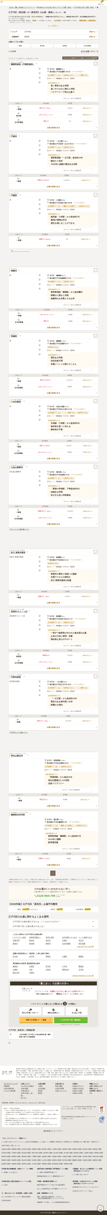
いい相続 (40, 1172)
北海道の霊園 (5, 1149)
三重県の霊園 (36, 1156)
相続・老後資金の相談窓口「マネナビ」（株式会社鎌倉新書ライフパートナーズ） (51, 1197)
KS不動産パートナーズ (59, 1189)
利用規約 (11, 1102)
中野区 (31, 973)
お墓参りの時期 (77, 1093)
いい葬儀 (4, 1172)
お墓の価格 (24, 1088)
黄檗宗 (15, 944)
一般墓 (19, 46)
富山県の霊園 (58, 1153)
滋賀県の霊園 (46, 1156)
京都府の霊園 (56, 1156)
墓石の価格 (58, 1086)
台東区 (15, 969)
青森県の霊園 (15, 1149)
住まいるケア (84, 1174)
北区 (31, 969)
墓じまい (24, 1098)
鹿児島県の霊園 (57, 1164)
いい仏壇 (4, 1185)
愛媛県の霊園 (76, 1160)
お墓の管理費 (59, 1088)
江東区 (64, 956)
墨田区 (48, 956)
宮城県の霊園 (36, 1149)
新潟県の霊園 (47, 1153)
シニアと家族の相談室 (23, 1197)
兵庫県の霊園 (76, 1156)
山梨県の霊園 (88, 1153)
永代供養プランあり (69, 937)
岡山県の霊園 (26, 1160)
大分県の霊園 (36, 1164)
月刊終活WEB (6, 1200)
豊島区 (81, 966)
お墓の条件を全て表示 (84, 946)
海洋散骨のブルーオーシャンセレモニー (86, 1187)
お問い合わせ (42, 1102)
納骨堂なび (68, 1142)
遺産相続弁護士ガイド (44, 1176)
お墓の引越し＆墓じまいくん (10, 1145)
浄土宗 (81, 940)
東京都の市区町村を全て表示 (82, 976)
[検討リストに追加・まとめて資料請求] (95, 64)
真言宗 (48, 940)
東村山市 (65, 969)
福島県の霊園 (66, 1149)
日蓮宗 (64, 940)
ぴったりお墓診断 (9, 1091)
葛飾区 (81, 956)
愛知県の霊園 (26, 1156)
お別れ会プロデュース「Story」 (83, 1191)
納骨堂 (65, 46)
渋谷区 (48, 969)
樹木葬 (42, 46)
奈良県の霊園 (86, 1156)
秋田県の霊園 (46, 1149)
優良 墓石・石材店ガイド (91, 1142)
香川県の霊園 (66, 1160)
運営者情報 (5, 1102)
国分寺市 (16, 973)
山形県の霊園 (56, 1149)
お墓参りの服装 (77, 1091)
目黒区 (31, 966)
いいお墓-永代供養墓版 (30, 1142)
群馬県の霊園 (97, 1149)
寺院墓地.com (77, 1142)
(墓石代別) (60, 16)
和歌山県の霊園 (98, 1156)
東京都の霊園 (26, 1153)
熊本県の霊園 (26, 1164)
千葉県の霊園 (15, 1153)
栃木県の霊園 (86, 1149)
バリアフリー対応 (19, 937)
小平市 (64, 966)
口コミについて (32, 1102)
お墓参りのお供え (78, 1088)
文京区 (81, 969)
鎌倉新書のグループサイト (53, 1131)
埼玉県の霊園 (5, 1153)
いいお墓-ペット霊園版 (46, 1142)
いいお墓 (4, 1142)
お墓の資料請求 (9, 1088)
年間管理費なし (35, 937)
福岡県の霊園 (97, 1160)
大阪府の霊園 (66, 1156)
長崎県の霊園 (15, 1164)
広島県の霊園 (36, 1160)
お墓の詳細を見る (53, 127)
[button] (72, 98)
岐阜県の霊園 (5, 1156)
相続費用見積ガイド (50, 1172)
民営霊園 (82, 944)
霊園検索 (7, 1086)
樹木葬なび (59, 1142)
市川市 (15, 956)
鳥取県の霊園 (5, 1160)
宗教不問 (16, 940)
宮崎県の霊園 (46, 1164)
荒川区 (48, 966)
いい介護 (75, 1174)
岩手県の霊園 (26, 1149)
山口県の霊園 (46, 1160)
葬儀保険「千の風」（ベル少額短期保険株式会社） (54, 1202)
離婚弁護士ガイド (59, 1176)
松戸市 (31, 956)
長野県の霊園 (98, 1153)
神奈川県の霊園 (37, 1153)
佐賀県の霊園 (5, 1164)
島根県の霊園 (15, 1160)
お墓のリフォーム (61, 1091)
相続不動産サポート (43, 1185)
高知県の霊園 (86, 1160)
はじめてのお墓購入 (27, 1086)
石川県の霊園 (68, 1153)
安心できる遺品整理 (58, 1185)
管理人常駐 (50, 937)
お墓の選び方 (25, 1091)
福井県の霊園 (78, 1153)
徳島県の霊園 (56, 1160)
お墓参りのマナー (78, 1086)
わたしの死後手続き (43, 1189)
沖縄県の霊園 (68, 1164)
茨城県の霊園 (76, 1149)
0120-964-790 (46, 895)
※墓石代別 (33, 909)
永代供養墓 (87, 46)
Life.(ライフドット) (15, 1142)
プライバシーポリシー (21, 1102)
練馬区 (15, 966)
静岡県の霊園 (15, 1156)
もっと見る (52, 26)
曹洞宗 (31, 940)
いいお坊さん (13, 1172)
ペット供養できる (85, 937)
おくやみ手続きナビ (8, 1197)
